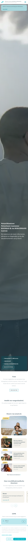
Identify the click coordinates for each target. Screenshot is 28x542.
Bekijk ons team (14, 390)
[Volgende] (15, 505)
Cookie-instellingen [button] (7, 535)
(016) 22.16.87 (7, 361)
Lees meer (5, 9)
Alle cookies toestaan (20, 539)
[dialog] (14, 533)
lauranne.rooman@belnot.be (11, 363)
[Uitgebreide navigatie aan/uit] (25, 2)
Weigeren (9, 539)
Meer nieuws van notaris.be (13, 474)
